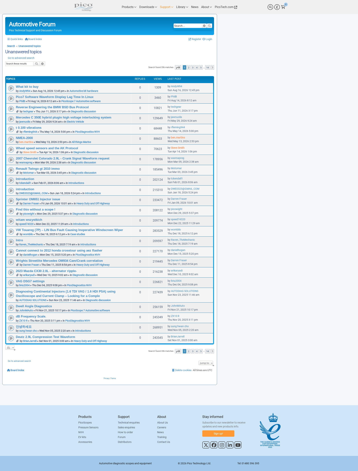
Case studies (77, 234)
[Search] (270, 7)
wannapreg (25, 162)
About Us (162, 422)
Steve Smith (30, 152)
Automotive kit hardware (84, 90)
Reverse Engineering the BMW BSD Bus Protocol (52, 107)
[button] (178, 67)
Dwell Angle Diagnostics (34, 306)
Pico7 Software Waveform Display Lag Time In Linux (54, 97)
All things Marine (81, 141)
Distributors (124, 441)
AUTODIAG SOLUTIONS (32, 300)
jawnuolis (24, 121)
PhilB (22, 101)
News (160, 432)
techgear (28, 111)
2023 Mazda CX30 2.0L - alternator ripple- (46, 271)
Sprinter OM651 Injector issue (38, 199)
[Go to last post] (184, 86)
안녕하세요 (24, 326)
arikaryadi (29, 275)
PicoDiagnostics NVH (87, 131)
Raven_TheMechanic (31, 244)
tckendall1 (25, 182)
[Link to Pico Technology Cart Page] (283, 7)
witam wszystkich (29, 220)
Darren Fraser (31, 203)
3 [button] (192, 67)
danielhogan (30, 254)
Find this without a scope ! (35, 209)
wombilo (28, 234)
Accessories (85, 441)
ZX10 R (23, 320)
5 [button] (201, 67)
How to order (125, 432)
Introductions (76, 182)
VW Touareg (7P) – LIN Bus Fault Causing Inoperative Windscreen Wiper (69, 230)
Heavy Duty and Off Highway (93, 203)
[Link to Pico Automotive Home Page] (83, 7)
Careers (161, 427)
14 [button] (207, 67)
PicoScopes (85, 422)
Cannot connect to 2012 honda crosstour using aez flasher (59, 250)
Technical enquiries (129, 422)
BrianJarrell (30, 340)
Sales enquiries (126, 427)
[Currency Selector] (277, 7)
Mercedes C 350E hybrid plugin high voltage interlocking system (63, 117)
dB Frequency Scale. (31, 316)
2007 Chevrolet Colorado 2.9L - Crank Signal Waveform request (62, 158)
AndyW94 (24, 90)
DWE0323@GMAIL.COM (33, 193)
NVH (81, 432)
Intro (19, 240)
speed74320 (26, 223)
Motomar (28, 172)
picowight (28, 213)
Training (162, 437)
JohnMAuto (26, 310)
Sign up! (218, 433)
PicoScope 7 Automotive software (81, 101)
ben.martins (26, 141)
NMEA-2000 (24, 138)
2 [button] (188, 67)
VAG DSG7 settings (30, 281)
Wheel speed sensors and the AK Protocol (47, 148)
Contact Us (163, 441)
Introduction (25, 179)
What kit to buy (27, 86)
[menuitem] (207, 39)
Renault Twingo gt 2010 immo (38, 168)
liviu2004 (24, 285)
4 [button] (196, 67)
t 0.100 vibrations (28, 127)
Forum (121, 437)
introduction (25, 189)
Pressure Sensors (88, 427)
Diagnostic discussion (83, 111)
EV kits (82, 437)
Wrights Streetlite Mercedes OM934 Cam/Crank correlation (59, 261)
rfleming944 (30, 131)
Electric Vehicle (75, 121)
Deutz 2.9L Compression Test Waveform (45, 337)
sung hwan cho (28, 330)
